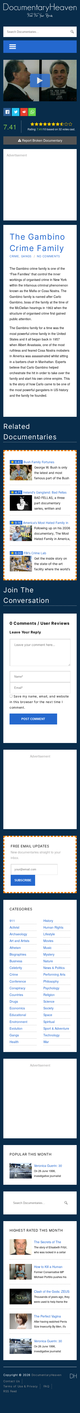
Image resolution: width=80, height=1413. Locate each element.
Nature (48, 961)
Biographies (18, 954)
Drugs (14, 1001)
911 (12, 920)
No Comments (48, 256)
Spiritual (49, 1021)
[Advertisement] (40, 189)
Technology (51, 1035)
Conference (18, 981)
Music (47, 947)
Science (48, 1001)
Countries (16, 994)
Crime (14, 256)
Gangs (26, 256)
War (46, 1042)
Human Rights (53, 927)
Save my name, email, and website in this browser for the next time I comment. (39, 701)
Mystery (48, 954)
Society (48, 1008)
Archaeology (18, 934)
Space (47, 1015)
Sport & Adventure (56, 1028)
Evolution (16, 1028)
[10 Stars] (70, 124)
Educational (18, 1015)
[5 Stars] (49, 124)
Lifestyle (49, 934)
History (48, 920)
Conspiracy (17, 988)
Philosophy (51, 981)
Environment (18, 1021)
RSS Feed (10, 1391)
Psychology (51, 988)
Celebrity (16, 967)
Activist (14, 927)
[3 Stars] (41, 124)
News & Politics (54, 967)
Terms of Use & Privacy (20, 1386)
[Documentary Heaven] (40, 15)
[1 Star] (32, 124)
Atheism (15, 947)
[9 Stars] (66, 124)
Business (16, 961)
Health (14, 1042)
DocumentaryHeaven (47, 1375)
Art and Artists (19, 940)
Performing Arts (54, 974)
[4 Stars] (45, 124)
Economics (17, 1008)
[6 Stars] (53, 124)
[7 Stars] (58, 124)
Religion (49, 994)
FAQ (47, 1386)
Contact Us (11, 1381)
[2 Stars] (36, 124)
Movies (48, 940)
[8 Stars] (62, 124)
